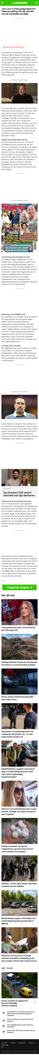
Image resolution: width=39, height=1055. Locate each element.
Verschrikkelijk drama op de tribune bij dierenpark (20, 1026)
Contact (31, 1043)
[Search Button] (37, 3)
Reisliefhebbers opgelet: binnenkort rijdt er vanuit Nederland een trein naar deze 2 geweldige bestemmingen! (18, 773)
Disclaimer (22, 1043)
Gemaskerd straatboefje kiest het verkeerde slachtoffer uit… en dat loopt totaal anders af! (17, 734)
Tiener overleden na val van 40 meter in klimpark (20, 1020)
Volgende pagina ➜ (19, 587)
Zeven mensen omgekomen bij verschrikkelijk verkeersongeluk (14, 1003)
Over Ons (4, 1043)
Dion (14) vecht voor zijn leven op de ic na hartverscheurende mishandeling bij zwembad (20, 1013)
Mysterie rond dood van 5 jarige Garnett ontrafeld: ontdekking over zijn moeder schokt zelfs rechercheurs (19, 958)
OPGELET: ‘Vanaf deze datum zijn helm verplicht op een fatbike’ (19, 885)
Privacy (13, 1043)
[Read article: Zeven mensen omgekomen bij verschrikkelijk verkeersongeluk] (19, 985)
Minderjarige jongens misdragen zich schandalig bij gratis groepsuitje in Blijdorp (18, 921)
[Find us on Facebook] (1, 1047)
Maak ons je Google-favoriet (15, 47)
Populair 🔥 (4, 1045)
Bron (2, 580)
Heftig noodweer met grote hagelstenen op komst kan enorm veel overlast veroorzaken (17, 849)
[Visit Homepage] (19, 3)
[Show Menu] (2, 3)
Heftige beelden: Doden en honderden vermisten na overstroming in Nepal (19, 663)
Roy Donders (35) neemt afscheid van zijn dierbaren (21, 1031)
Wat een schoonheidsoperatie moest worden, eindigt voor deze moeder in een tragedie (19, 812)
